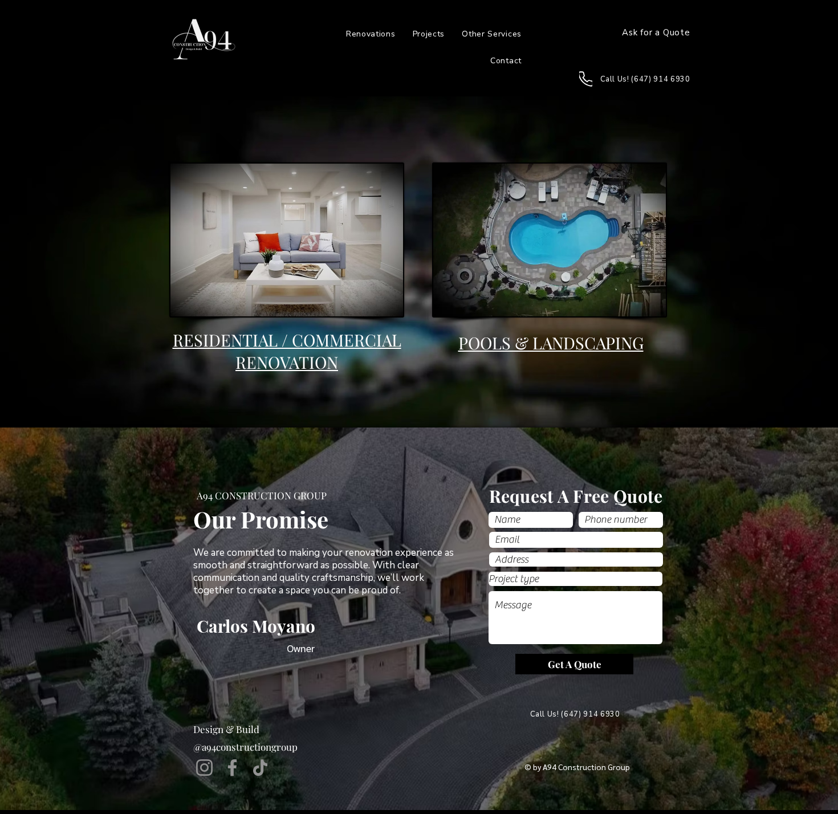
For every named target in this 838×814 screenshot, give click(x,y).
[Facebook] (232, 767)
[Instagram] (204, 767)
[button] (491, 34)
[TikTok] (260, 767)
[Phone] (586, 79)
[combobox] (576, 559)
